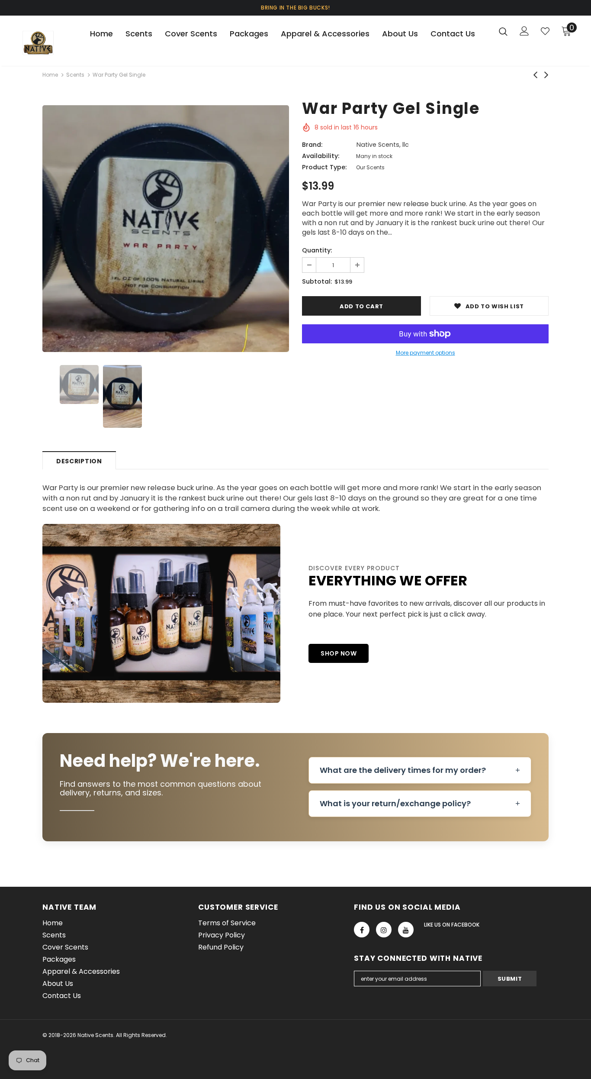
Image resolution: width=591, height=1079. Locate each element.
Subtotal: (317, 281)
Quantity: (317, 250)
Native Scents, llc (383, 144)
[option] (165, 228)
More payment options (425, 352)
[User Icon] (524, 31)
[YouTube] (406, 929)
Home (50, 74)
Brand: (312, 144)
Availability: (320, 156)
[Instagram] (384, 929)
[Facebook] (361, 929)
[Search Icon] (503, 31)
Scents (75, 74)
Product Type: (324, 167)
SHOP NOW (339, 653)
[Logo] (49, 42)
